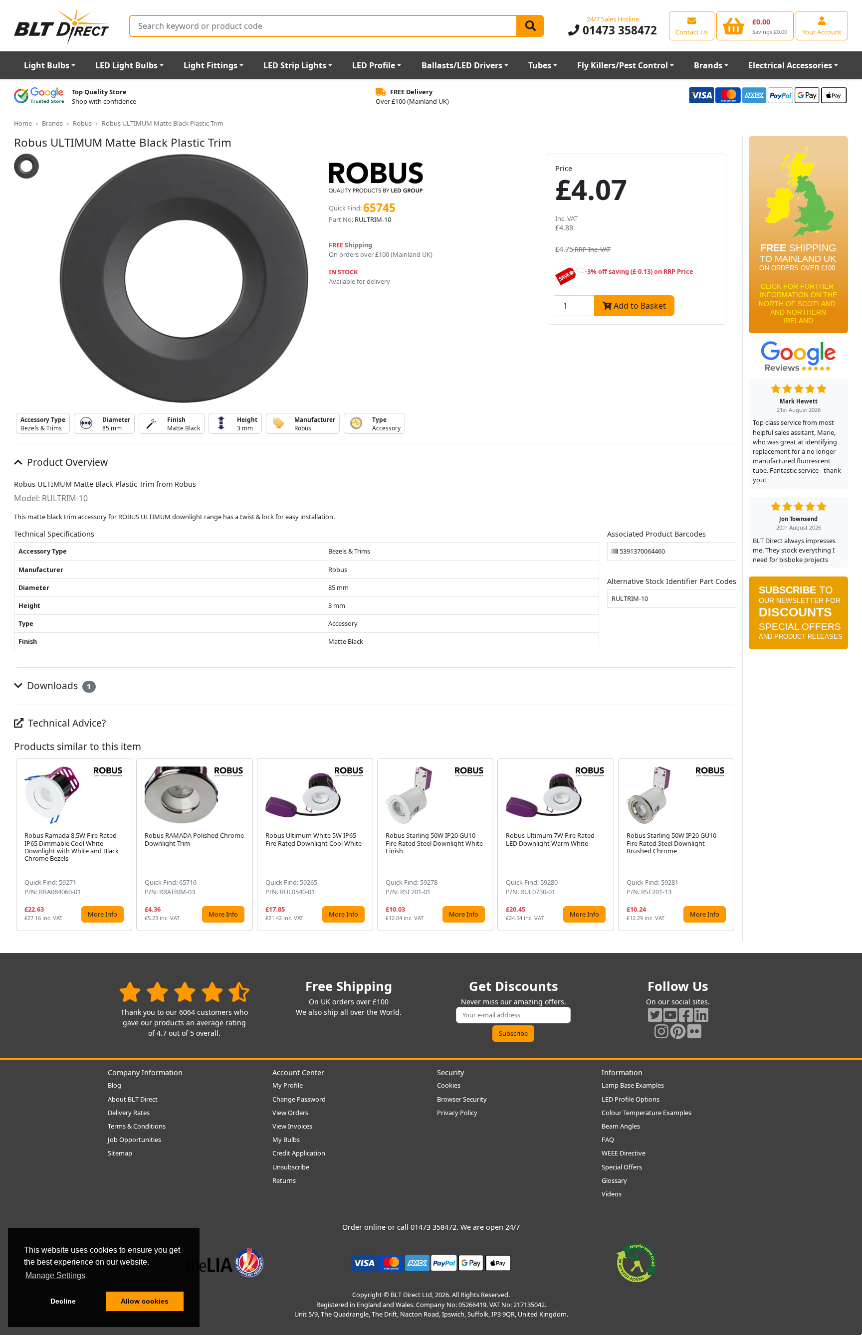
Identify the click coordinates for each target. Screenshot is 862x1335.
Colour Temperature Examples (646, 1112)
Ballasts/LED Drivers (462, 65)
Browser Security (462, 1099)
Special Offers (622, 1166)
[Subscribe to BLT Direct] (798, 616)
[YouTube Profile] (670, 1014)
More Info (102, 914)
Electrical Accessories (790, 65)
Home (23, 123)
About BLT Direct (133, 1099)
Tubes (539, 65)
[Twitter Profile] (655, 1014)
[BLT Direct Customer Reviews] (184, 991)
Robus (82, 123)
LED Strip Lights (294, 65)
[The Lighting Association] (225, 1262)
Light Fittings (210, 65)
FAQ (608, 1139)
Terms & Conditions (137, 1126)
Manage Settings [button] (55, 1275)
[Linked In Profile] (701, 1014)
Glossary (614, 1180)
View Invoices (292, 1126)
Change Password (299, 1099)
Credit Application (298, 1152)
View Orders (290, 1112)
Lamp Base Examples (633, 1085)
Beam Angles (621, 1126)
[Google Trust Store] (39, 96)
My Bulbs (286, 1139)
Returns (284, 1180)
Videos (612, 1193)
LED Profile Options (630, 1099)
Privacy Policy (457, 1112)
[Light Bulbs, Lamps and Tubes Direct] (62, 25)
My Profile (287, 1085)
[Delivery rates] (798, 237)
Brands (708, 65)
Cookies (448, 1085)
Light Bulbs (46, 65)
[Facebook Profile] (686, 1014)
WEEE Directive (624, 1152)
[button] (728, 844)
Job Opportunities (134, 1139)
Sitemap (120, 1152)
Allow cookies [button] (145, 1301)
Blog (114, 1085)
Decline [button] (63, 1301)
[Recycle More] (636, 1262)
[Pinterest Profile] (678, 1031)
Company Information (145, 1072)
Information (622, 1072)
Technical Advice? (65, 723)
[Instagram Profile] (661, 1031)
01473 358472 (618, 30)
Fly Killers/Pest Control (622, 65)
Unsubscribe (290, 1166)
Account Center (298, 1072)
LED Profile (373, 65)
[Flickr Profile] (694, 1031)
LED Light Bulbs (126, 65)
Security (450, 1072)
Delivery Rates (129, 1112)
